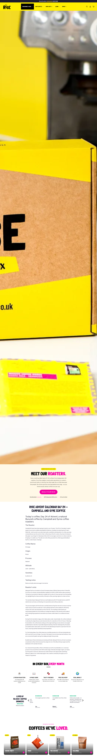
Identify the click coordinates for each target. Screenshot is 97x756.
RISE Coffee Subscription (14, 747)
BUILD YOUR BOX (48, 492)
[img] (20, 704)
